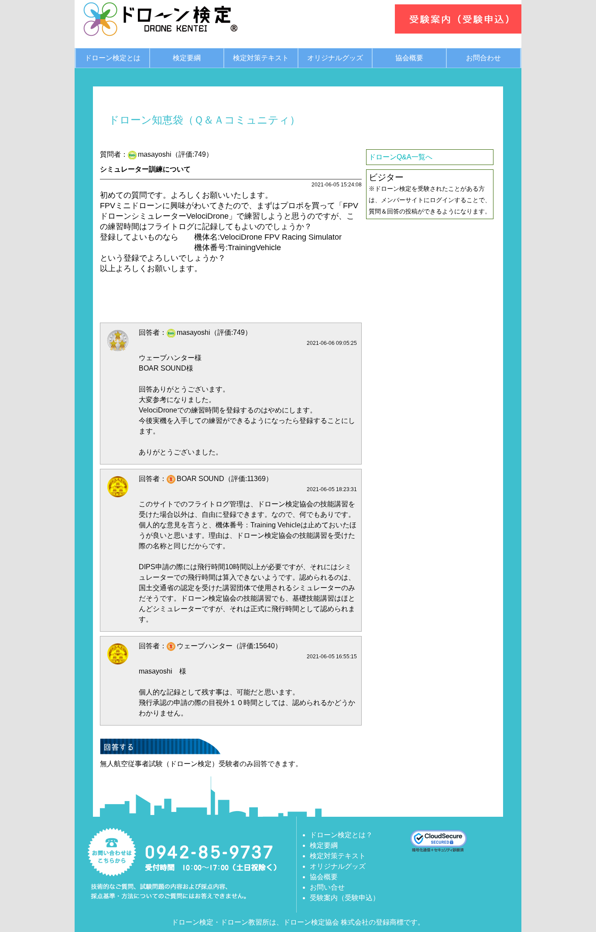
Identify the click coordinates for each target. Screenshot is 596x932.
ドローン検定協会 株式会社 (326, 922)
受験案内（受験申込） (345, 897)
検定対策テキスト (261, 58)
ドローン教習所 (244, 922)
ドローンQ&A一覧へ (400, 157)
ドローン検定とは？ (341, 835)
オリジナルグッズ (335, 58)
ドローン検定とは (112, 58)
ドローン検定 (192, 922)
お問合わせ (483, 58)
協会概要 (409, 58)
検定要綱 (187, 58)
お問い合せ (327, 887)
